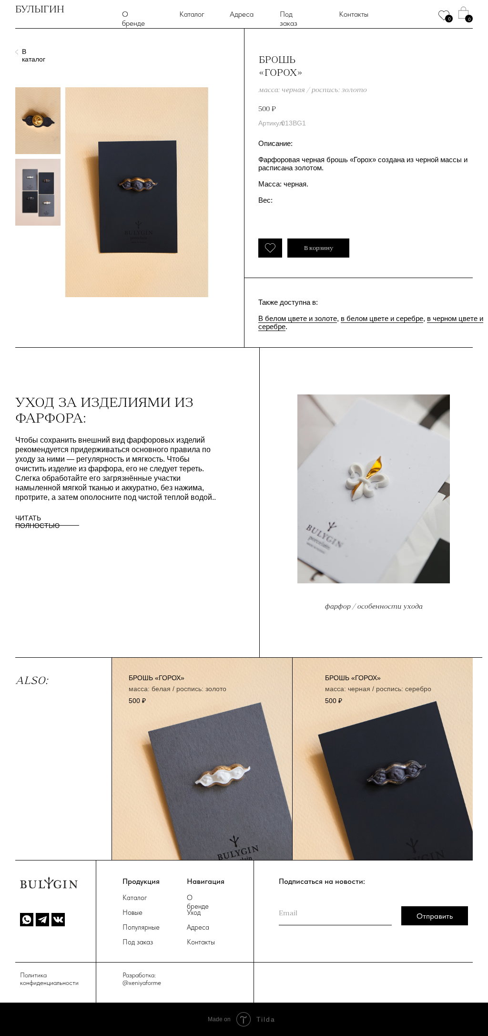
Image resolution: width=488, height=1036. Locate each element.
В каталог (33, 55)
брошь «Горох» (156, 678)
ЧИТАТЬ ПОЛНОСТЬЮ (37, 521)
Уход (194, 912)
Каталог (191, 14)
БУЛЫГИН (39, 9)
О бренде (133, 19)
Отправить (435, 916)
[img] (382, 759)
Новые (132, 912)
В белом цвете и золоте (297, 318)
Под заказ (288, 19)
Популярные (141, 927)
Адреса (242, 14)
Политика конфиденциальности (49, 978)
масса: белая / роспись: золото (177, 689)
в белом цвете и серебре (382, 318)
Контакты (353, 14)
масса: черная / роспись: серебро (378, 689)
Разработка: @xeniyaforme (141, 978)
